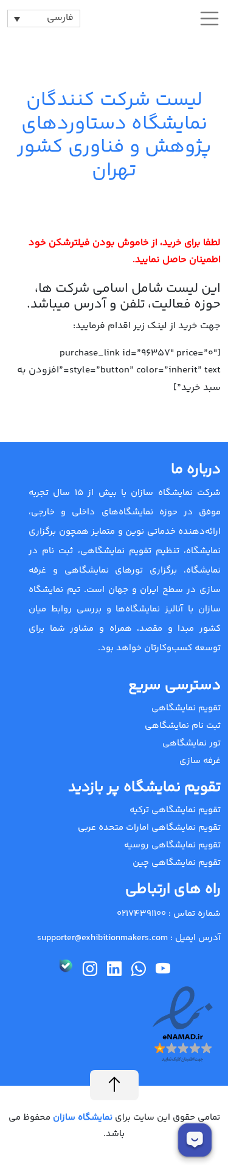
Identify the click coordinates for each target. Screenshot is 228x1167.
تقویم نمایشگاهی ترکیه (175, 810)
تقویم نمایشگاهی (186, 708)
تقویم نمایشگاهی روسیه (172, 845)
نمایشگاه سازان (81, 1118)
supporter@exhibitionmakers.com (102, 938)
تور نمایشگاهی (191, 743)
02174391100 (141, 914)
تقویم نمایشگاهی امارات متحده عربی (149, 828)
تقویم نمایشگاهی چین (177, 863)
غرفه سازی (200, 761)
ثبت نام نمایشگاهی (183, 726)
